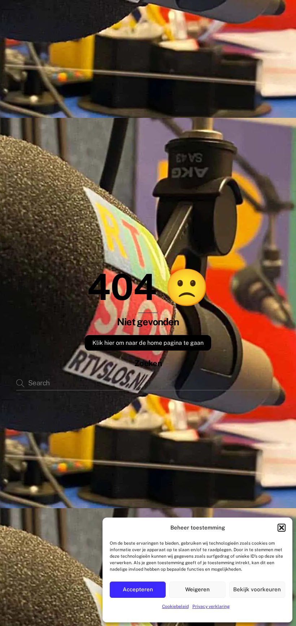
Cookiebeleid (175, 606)
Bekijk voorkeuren (257, 589)
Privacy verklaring (211, 606)
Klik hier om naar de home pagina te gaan (148, 342)
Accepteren (138, 589)
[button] (281, 527)
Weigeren (197, 589)
